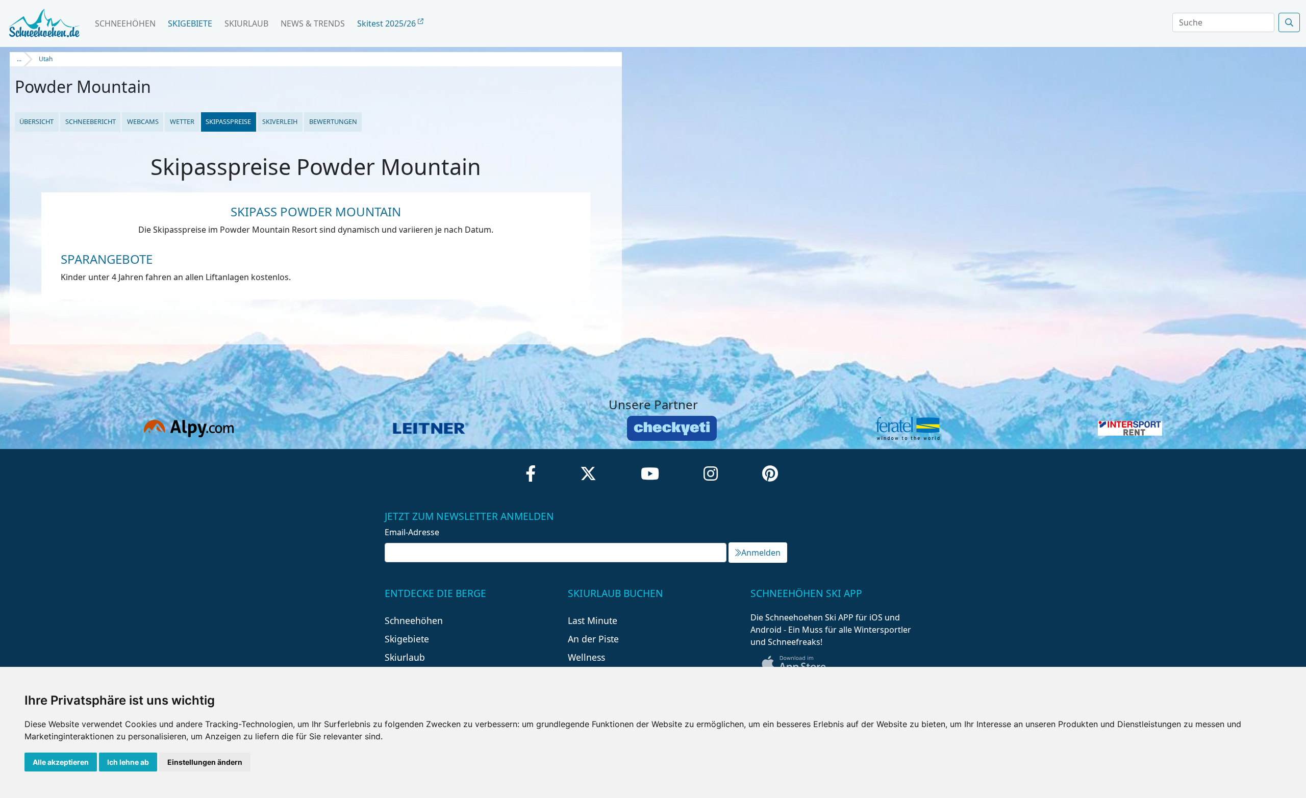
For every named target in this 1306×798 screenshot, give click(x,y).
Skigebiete (190, 23)
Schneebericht (90, 121)
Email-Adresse (412, 532)
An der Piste (593, 639)
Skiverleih (279, 121)
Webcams (143, 121)
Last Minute (592, 620)
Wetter (182, 121)
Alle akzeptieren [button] (61, 762)
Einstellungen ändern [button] (204, 762)
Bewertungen (333, 121)
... (19, 59)
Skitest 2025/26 (387, 23)
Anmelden (761, 552)
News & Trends (313, 23)
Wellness (586, 657)
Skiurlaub (246, 23)
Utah (46, 59)
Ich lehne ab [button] (128, 762)
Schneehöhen (125, 23)
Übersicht (36, 121)
